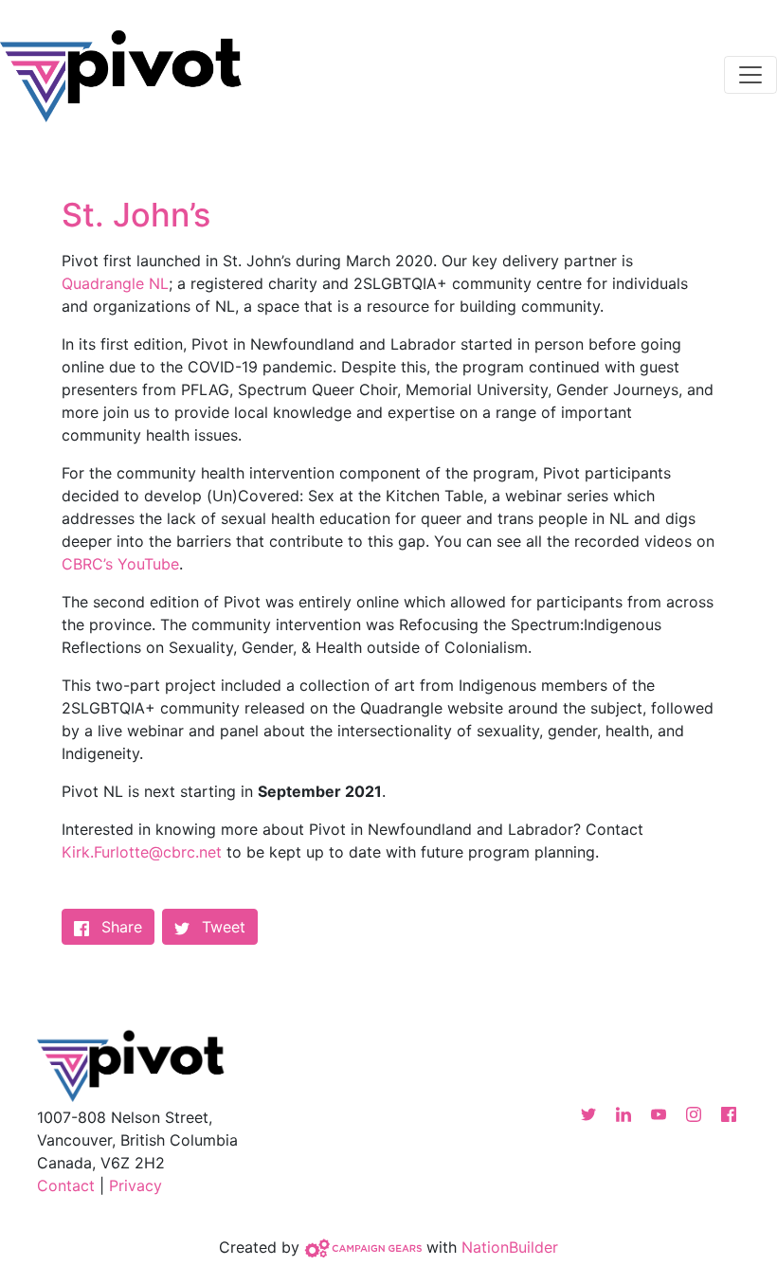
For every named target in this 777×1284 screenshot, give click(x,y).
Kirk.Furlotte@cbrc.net (142, 851)
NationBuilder (509, 1246)
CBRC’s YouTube (120, 563)
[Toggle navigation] (750, 75)
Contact (66, 1185)
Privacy (135, 1185)
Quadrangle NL (115, 283)
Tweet (221, 926)
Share (127, 926)
